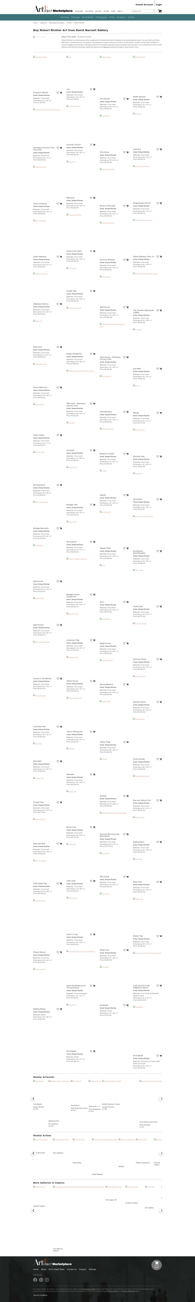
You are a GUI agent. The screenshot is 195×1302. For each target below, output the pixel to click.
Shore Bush (71, 542)
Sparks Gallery (39, 1206)
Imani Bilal (77, 1163)
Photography (101, 17)
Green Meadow (39, 257)
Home (35, 1269)
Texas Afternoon (40, 387)
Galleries (89, 11)
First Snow (104, 152)
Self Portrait (105, 307)
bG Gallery (149, 1208)
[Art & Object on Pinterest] (41, 1280)
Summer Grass (139, 659)
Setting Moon (138, 842)
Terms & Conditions (40, 1295)
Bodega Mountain (41, 528)
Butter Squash (139, 97)
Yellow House (72, 681)
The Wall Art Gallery (58, 1250)
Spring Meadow (106, 684)
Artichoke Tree (39, 727)
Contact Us (72, 1269)
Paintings (65, 17)
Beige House (105, 643)
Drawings (75, 17)
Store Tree (137, 882)
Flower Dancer (39, 952)
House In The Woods (42, 678)
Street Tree (104, 950)
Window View (139, 456)
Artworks (79, 11)
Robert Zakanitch (143, 1163)
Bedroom (70, 198)
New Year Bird (39, 844)
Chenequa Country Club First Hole (43, 149)
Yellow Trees (105, 742)
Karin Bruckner (39, 1153)
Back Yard (37, 347)
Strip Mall (37, 761)
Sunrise (103, 796)
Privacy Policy (112, 1291)
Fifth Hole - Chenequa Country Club (75, 404)
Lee (68, 89)
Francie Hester (157, 1164)
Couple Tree (38, 802)
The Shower (105, 99)
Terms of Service (128, 1291)
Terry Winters (58, 1153)
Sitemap (92, 1269)
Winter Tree (138, 936)
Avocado (70, 450)
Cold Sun (137, 149)
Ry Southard (53, 1124)
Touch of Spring (40, 204)
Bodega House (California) (72, 595)
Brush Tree (71, 827)
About (120, 11)
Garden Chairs (139, 702)
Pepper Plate (105, 548)
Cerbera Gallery (131, 1203)
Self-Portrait (38, 625)
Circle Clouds (139, 759)
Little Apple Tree (40, 883)
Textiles (131, 17)
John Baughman (95, 1109)
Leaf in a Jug (72, 934)
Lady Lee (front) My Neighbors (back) (141, 986)
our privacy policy (89, 1289)
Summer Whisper (107, 260)
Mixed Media (87, 17)
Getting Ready (39, 1009)
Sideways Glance (40, 304)
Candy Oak (138, 606)
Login (159, 4)
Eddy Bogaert (97, 1174)
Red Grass (104, 877)
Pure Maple (71, 1051)
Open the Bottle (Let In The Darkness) (76, 987)
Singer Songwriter (74, 354)
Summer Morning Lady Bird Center (110, 835)
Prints (112, 17)
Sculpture (121, 17)
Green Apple (38, 435)
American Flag (72, 640)
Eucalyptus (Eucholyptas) (139, 552)
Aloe (102, 602)
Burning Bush (39, 485)
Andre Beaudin (144, 1125)
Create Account (144, 4)
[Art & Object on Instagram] (47, 1280)
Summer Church (73, 145)
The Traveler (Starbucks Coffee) (143, 311)
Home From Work (74, 251)
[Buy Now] (61, 93)
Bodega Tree (71, 505)
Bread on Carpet (107, 454)
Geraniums (38, 581)
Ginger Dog (71, 291)
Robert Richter (38, 1107)
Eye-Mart (137, 369)
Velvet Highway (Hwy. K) (143, 256)
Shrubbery (137, 499)
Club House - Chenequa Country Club (110, 358)
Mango (136, 413)
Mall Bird (70, 774)
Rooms (106, 11)
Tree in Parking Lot (74, 732)
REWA (121, 1167)
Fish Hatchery (106, 412)
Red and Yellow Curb (142, 800)
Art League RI (111, 1200)
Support (82, 1269)
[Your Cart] (160, 11)
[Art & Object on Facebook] (35, 1280)
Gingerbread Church (142, 203)
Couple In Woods (40, 92)
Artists (98, 11)
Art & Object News (57, 1269)
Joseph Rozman (108, 1107)
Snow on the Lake (107, 206)
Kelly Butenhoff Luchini (79, 1108)
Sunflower (104, 1005)
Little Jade (70, 881)
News (113, 11)
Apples (103, 495)
